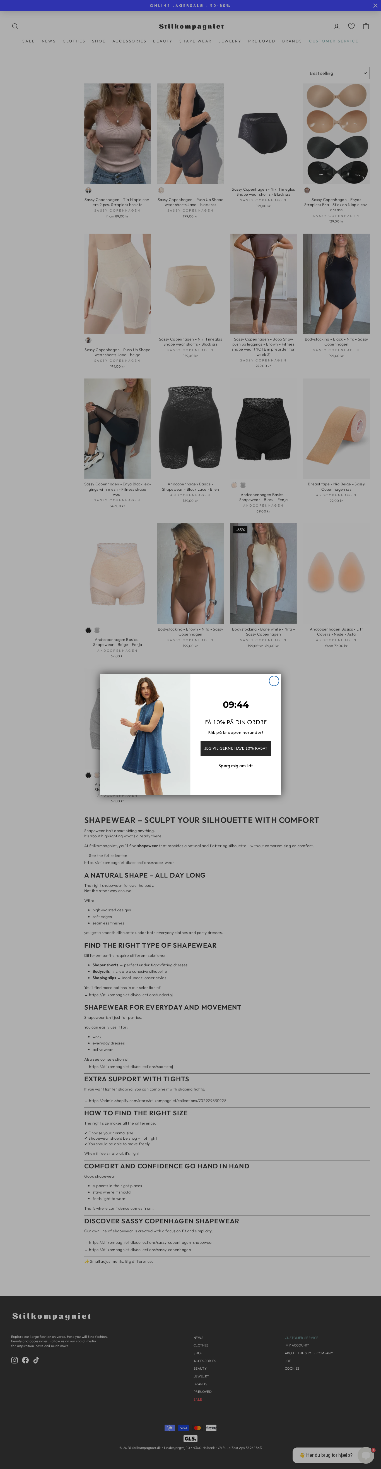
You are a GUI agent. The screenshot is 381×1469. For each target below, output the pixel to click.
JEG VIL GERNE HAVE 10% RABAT (235, 748)
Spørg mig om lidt (236, 765)
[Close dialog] (274, 681)
